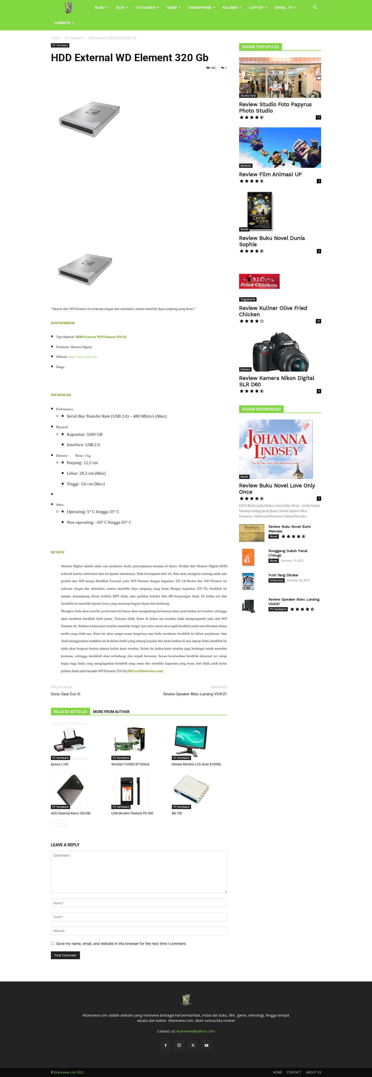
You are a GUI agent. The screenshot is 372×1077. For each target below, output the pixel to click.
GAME (172, 7)
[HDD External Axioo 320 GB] (78, 790)
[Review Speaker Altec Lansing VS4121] (248, 606)
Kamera (245, 369)
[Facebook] (165, 1046)
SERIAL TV (284, 7)
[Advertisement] (139, 193)
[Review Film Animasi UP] (280, 147)
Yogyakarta (248, 299)
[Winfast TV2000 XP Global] (139, 741)
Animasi (246, 165)
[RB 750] (199, 790)
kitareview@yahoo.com (196, 1031)
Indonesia (276, 580)
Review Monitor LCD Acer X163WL (197, 764)
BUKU (100, 7)
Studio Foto (248, 95)
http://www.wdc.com (83, 357)
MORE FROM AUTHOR (111, 712)
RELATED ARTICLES (70, 712)
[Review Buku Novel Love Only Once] (280, 449)
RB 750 (177, 813)
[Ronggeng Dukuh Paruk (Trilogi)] (248, 557)
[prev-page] (54, 823)
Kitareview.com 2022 (69, 1072)
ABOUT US (313, 1072)
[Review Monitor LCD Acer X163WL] (199, 741)
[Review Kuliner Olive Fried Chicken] (280, 281)
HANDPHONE (200, 7)
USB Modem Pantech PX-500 (132, 813)
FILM (120, 7)
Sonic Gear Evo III (65, 694)
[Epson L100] (78, 741)
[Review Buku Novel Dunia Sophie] (280, 211)
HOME (277, 1072)
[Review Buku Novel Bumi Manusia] (251, 533)
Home (55, 38)
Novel (244, 229)
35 (318, 321)
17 (318, 117)
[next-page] (62, 823)
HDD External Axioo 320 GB (70, 813)
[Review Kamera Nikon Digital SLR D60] (280, 351)
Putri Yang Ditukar (283, 575)
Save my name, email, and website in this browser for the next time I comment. (121, 943)
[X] (193, 1046)
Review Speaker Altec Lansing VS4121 (195, 694)
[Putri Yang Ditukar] (248, 581)
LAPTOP (256, 7)
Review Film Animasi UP (270, 174)
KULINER (230, 7)
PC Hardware (74, 38)
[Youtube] (206, 1046)
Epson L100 (59, 764)
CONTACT (294, 1072)
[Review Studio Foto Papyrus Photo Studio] (280, 77)
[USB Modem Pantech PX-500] (139, 790)
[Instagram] (179, 1045)
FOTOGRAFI (145, 7)
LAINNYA (62, 22)
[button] (315, 8)
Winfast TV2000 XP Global (130, 764)
